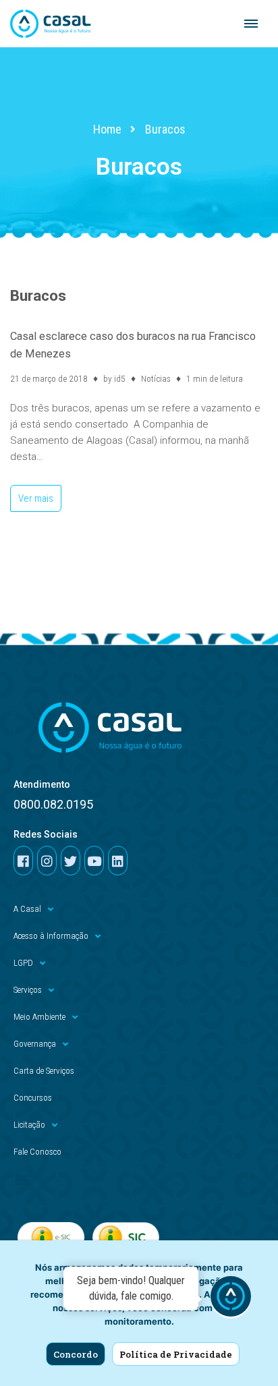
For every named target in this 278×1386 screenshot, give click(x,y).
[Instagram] (47, 860)
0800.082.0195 (53, 804)
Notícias (156, 378)
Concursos (32, 1098)
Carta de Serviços (43, 1071)
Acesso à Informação (50, 936)
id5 (120, 378)
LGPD (23, 963)
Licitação (29, 1125)
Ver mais (31, 494)
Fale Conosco (37, 1152)
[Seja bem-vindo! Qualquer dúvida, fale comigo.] (231, 1298)
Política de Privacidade (175, 1354)
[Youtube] (94, 860)
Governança (34, 1044)
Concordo (75, 1354)
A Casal (27, 909)
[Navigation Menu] (251, 23)
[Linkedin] (118, 860)
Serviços (27, 990)
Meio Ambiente (39, 1017)
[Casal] (50, 23)
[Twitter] (70, 860)
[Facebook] (23, 860)
